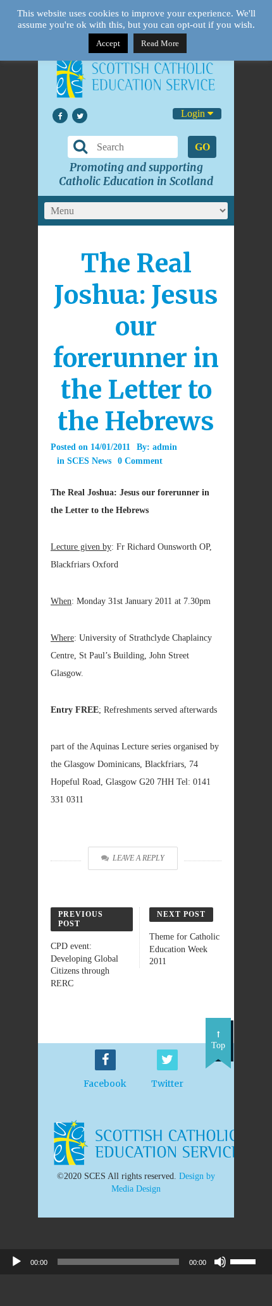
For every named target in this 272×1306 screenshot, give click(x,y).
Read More (160, 43)
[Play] (16, 1261)
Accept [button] (108, 43)
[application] (136, 1261)
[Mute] (220, 1261)
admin (164, 447)
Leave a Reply (138, 858)
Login (194, 113)
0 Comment (140, 461)
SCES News (89, 461)
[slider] (248, 1260)
